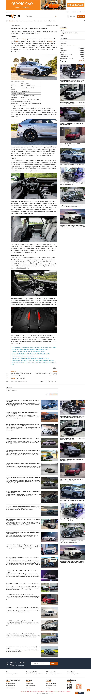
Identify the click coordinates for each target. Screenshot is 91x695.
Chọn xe (62, 30)
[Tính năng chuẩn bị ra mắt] (45, 5)
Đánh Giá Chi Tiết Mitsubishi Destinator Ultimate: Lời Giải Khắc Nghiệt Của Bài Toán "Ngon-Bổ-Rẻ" (72, 226)
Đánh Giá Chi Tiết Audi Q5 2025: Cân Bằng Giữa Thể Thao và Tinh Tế (23, 506)
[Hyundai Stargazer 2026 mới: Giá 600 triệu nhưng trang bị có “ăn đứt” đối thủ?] (72, 92)
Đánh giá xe (18, 21)
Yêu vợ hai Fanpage (30, 685)
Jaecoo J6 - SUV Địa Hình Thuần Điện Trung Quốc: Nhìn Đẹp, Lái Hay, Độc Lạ (30, 358)
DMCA (76, 692)
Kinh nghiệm (36, 21)
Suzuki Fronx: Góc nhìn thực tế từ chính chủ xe (23, 356)
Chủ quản (28, 688)
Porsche (50, 41)
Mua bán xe (12, 21)
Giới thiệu (79, 12)
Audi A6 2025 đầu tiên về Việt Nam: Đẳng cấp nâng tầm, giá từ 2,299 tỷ (23, 545)
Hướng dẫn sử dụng (51, 685)
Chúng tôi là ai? (29, 683)
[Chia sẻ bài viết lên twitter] (7, 377)
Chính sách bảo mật (10, 683)
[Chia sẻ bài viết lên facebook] (7, 374)
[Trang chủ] (13, 16)
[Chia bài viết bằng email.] (7, 381)
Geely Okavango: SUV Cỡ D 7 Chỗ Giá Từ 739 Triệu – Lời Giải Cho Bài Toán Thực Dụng (33, 360)
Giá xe (54, 21)
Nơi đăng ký (63, 41)
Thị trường (25, 21)
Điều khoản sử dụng (10, 688)
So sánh (30, 21)
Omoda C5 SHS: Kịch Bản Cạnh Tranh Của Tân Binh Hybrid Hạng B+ (28, 351)
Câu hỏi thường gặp (51, 683)
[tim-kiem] (56, 16)
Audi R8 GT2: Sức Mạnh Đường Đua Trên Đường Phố (19, 621)
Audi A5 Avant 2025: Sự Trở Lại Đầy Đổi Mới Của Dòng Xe (20, 634)
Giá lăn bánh (63, 27)
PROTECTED (81, 692)
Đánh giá (17, 25)
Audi (24, 39)
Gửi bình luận (53, 394)
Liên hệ (83, 12)
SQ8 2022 (22, 378)
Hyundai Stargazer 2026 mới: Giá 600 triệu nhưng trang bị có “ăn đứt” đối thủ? (30, 349)
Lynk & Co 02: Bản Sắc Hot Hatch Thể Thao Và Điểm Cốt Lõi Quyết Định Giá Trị (30, 353)
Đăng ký (53, 663)
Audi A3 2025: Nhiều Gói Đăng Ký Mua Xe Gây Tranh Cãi (20, 594)
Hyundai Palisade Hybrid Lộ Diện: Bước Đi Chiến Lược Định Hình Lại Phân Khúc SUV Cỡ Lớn (34, 347)
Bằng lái (50, 21)
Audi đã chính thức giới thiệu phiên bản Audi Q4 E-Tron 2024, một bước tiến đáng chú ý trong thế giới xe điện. (22, 650)
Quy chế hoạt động (10, 685)
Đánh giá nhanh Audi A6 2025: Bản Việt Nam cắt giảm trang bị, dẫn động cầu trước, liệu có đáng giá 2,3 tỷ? (22, 425)
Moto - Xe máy (44, 21)
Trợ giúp (74, 12)
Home (12, 25)
